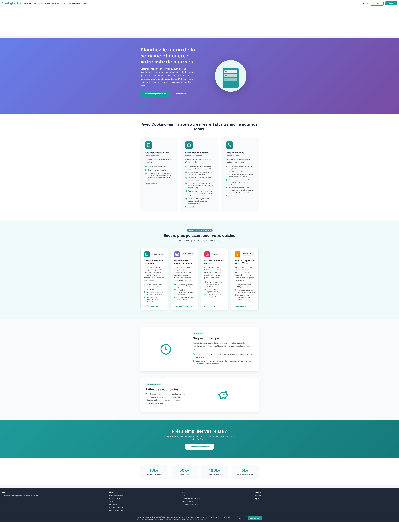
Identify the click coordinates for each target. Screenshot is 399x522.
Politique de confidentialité (191, 498)
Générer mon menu (151, 306)
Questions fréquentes (116, 507)
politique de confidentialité (197, 519)
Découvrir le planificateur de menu (153, 100)
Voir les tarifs (181, 94)
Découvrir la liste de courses (179, 100)
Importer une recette (242, 306)
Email (259, 495)
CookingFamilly (11, 3)
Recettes (27, 3)
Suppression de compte (190, 504)
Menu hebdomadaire (42, 3)
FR (367, 3)
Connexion (391, 3)
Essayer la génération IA (183, 306)
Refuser (241, 518)
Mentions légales (187, 501)
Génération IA (145, 104)
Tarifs (85, 3)
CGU (183, 495)
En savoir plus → (151, 184)
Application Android (116, 510)
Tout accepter (255, 518)
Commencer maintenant (199, 447)
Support (260, 499)
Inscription (377, 3)
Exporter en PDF (210, 306)
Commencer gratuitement (155, 94)
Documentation (74, 3)
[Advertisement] (62, 21)
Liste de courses (58, 3)
